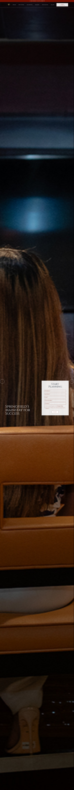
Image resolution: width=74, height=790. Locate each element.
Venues (14, 4)
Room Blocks (45, 4)
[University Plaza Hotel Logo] (9, 4)
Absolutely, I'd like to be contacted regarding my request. (55, 408)
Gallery (52, 4)
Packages (37, 4)
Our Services (29, 4)
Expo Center (21, 4)
